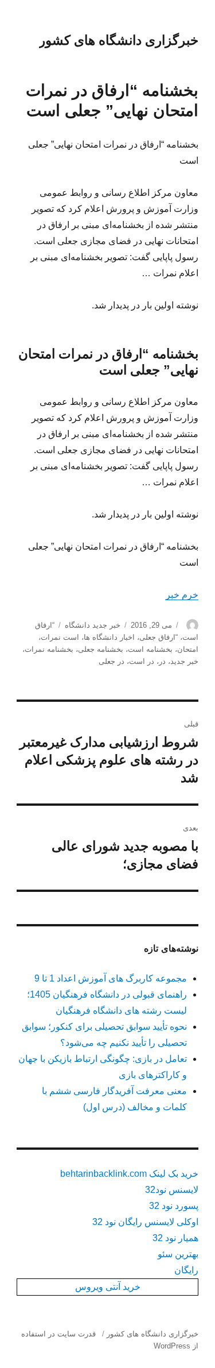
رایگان (186, 1270)
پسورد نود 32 (173, 1206)
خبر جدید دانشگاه (92, 625)
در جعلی (111, 661)
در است (141, 661)
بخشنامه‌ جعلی (100, 649)
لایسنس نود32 (171, 1190)
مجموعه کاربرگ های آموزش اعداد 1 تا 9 (110, 978)
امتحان (187, 649)
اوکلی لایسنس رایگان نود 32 (145, 1222)
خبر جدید (184, 661)
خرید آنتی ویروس (107, 1287)
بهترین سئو (178, 1254)
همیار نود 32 (175, 1238)
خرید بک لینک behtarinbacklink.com (129, 1173)
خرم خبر (182, 595)
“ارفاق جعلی (158, 637)
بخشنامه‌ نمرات (49, 649)
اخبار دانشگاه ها (109, 637)
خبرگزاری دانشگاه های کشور (118, 40)
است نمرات (60, 637)
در (162, 661)
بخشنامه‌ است (150, 649)
